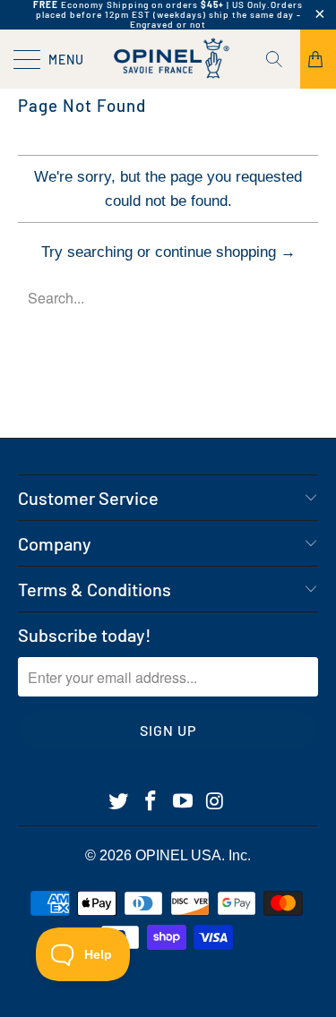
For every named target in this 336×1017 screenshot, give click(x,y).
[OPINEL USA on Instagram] (215, 802)
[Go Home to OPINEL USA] (168, 59)
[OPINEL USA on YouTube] (183, 802)
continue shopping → (225, 252)
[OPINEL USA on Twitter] (119, 802)
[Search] (280, 59)
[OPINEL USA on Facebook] (151, 802)
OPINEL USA (178, 855)
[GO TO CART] (318, 59)
